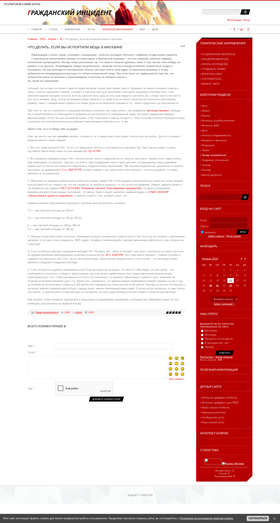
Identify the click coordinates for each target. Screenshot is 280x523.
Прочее (206, 169)
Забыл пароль (216, 236)
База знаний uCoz (213, 422)
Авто (204, 105)
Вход (247, 20)
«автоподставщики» (157, 110)
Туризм (206, 164)
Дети (205, 130)
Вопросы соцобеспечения (218, 120)
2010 (42, 39)
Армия (206, 110)
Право (206, 150)
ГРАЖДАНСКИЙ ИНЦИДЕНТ (70, 12)
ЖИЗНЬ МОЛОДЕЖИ (215, 64)
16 (60, 39)
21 (217, 285)
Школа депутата (212, 174)
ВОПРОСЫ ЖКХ (212, 73)
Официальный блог (214, 412)
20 (210, 285)
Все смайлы (176, 379)
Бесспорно (211, 330)
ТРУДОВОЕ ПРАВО (214, 69)
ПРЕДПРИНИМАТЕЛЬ (215, 59)
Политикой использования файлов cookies (206, 518)
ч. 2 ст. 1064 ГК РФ (70, 169)
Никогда (209, 346)
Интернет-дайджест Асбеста (219, 397)
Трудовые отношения (215, 160)
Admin (78, 312)
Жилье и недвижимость (216, 135)
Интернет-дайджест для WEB (220, 402)
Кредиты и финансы (214, 140)
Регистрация (234, 20)
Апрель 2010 (210, 258)
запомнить (210, 232)
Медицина (208, 145)
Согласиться (258, 518)
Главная (32, 39)
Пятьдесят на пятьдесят (219, 338)
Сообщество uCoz (213, 417)
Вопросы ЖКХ (210, 125)
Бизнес (206, 115)
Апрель (52, 39)
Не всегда (210, 334)
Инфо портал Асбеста (215, 407)
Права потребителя (46, 312)
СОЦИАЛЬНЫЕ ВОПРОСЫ (218, 54)
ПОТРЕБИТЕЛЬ (211, 78)
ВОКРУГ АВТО (211, 83)
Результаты (206, 357)
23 (230, 285)
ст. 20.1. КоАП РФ (112, 255)
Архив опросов (224, 357)
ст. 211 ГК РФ (92, 151)
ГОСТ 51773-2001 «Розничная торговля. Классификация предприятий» (101, 188)
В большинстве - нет (217, 343)
